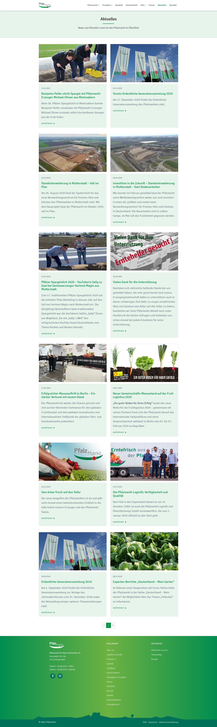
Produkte (106, 5)
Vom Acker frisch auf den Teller (61, 492)
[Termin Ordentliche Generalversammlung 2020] (144, 63)
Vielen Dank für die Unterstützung (135, 282)
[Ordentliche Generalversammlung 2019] (73, 551)
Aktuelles (162, 5)
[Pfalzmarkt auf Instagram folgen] (60, 676)
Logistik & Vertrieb (114, 654)
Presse (152, 5)
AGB (145, 722)
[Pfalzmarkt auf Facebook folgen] (52, 676)
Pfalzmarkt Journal (159, 650)
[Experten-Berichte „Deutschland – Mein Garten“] (144, 551)
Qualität (119, 5)
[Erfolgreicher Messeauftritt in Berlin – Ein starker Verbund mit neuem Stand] (73, 363)
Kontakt (173, 5)
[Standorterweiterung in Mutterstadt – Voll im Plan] (73, 153)
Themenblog (156, 654)
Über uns (110, 650)
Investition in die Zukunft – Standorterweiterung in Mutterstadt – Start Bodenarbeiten (144, 185)
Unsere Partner (113, 673)
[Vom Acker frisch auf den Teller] (73, 462)
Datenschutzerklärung (168, 722)
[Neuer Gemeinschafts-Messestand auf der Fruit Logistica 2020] (144, 363)
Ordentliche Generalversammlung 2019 (66, 582)
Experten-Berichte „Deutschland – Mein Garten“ (143, 582)
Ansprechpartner (114, 700)
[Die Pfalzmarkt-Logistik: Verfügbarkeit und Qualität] (144, 462)
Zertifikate (111, 668)
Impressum (153, 722)
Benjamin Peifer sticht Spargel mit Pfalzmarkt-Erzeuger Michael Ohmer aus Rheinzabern (71, 95)
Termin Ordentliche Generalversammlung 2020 (143, 93)
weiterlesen (46, 123)
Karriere (110, 691)
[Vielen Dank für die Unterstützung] (144, 251)
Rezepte (154, 659)
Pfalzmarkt (92, 5)
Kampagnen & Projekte (116, 677)
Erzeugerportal (113, 704)
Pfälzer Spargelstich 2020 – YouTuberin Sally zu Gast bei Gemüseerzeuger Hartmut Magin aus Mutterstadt (71, 285)
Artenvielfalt (132, 5)
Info (142, 5)
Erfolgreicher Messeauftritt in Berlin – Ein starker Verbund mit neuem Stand (68, 395)
